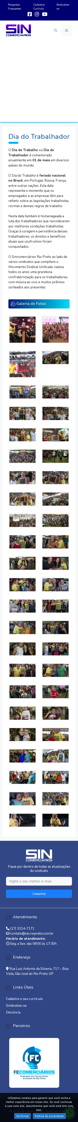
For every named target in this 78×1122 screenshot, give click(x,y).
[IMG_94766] (22, 456)
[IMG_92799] (22, 777)
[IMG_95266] (22, 392)
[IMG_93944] (22, 520)
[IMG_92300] (22, 820)
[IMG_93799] (22, 541)
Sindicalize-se (16, 1005)
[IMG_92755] (55, 777)
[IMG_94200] (55, 477)
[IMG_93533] (55, 648)
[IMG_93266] (22, 713)
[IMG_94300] (22, 477)
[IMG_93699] (22, 584)
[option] (39, 1063)
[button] (55, 30)
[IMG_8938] (22, 363)
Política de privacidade (49, 1116)
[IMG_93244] (55, 713)
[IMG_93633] (55, 606)
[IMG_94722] (55, 456)
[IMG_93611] (22, 627)
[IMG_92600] (55, 798)
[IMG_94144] (22, 498)
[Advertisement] (39, 81)
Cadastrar (39, 894)
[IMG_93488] (55, 670)
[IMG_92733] (22, 798)
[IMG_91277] (55, 357)
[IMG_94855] (22, 434)
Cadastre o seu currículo (24, 999)
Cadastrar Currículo (39, 7)
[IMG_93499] (22, 670)
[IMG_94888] (22, 413)
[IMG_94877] (55, 413)
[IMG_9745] (22, 329)
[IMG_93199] (22, 734)
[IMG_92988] (55, 755)
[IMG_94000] (55, 498)
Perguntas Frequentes (14, 7)
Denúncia (13, 1012)
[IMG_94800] (55, 434)
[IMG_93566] (22, 648)
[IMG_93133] (22, 755)
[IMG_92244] (55, 820)
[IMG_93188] (55, 734)
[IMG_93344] (55, 691)
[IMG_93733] (55, 563)
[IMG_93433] (22, 691)
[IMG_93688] (55, 584)
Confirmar (22, 1116)
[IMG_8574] (55, 329)
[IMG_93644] (22, 606)
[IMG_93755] (22, 563)
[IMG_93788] (55, 541)
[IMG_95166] (55, 392)
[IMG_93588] (55, 627)
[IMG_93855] (55, 520)
